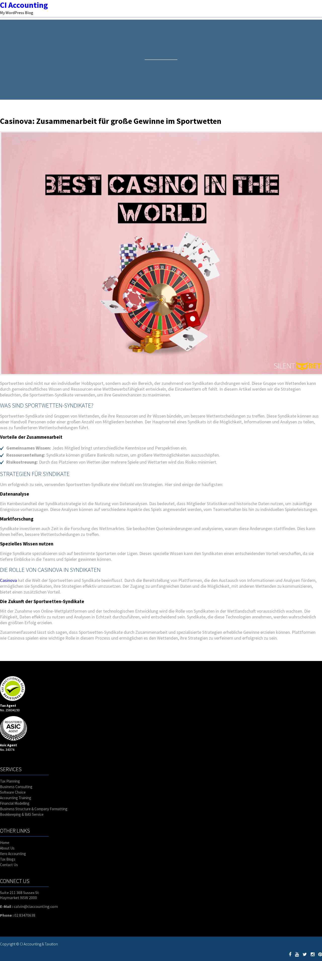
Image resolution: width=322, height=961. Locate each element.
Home (4, 842)
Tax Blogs (7, 859)
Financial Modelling (14, 803)
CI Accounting (24, 5)
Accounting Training (15, 797)
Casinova (8, 580)
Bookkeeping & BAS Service (22, 814)
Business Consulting (16, 786)
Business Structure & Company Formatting (33, 808)
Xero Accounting (13, 853)
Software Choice (13, 792)
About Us (7, 848)
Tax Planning (10, 781)
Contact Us (9, 864)
